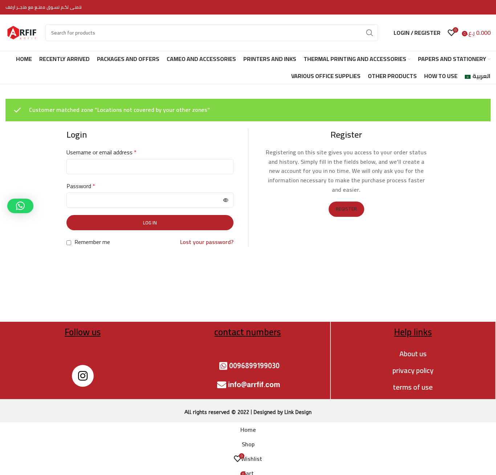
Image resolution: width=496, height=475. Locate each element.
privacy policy (413, 370)
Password (80, 186)
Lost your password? (206, 242)
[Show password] (225, 200)
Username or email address (101, 152)
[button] (20, 206)
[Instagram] (83, 376)
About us (413, 353)
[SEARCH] (369, 32)
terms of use (413, 387)
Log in (150, 222)
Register (346, 208)
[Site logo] (21, 32)
